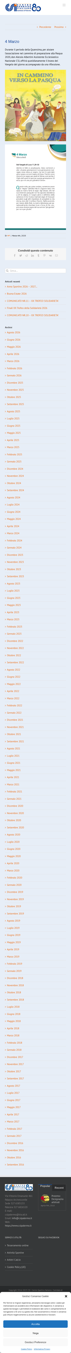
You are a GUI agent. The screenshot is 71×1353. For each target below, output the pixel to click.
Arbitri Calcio (14, 1259)
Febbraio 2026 (14, 368)
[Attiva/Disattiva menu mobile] (64, 5)
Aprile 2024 (13, 526)
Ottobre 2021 (14, 734)
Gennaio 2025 (14, 461)
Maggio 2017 (14, 1107)
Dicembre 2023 (15, 554)
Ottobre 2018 (14, 992)
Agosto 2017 (13, 1085)
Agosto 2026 (13, 332)
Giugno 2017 (13, 1100)
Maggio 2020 (14, 856)
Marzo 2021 (13, 784)
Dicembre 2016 (15, 1143)
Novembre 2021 (15, 727)
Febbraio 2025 (14, 454)
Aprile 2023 (13, 612)
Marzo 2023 (13, 619)
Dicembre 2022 (15, 641)
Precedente (45, 27)
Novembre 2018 (15, 985)
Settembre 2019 (15, 913)
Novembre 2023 (15, 562)
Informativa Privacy (42, 1349)
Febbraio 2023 (14, 626)
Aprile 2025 (13, 440)
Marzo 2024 (13, 533)
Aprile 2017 (13, 1114)
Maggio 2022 (14, 684)
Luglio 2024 (13, 504)
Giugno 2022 (13, 676)
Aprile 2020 (13, 863)
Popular (45, 1186)
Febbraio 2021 (14, 791)
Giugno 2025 (13, 425)
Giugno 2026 (13, 339)
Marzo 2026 (13, 361)
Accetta (35, 1324)
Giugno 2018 (13, 1014)
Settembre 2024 (15, 490)
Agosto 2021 (13, 748)
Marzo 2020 (13, 870)
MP (8, 235)
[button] (66, 1296)
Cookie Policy (26, 1349)
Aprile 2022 (13, 691)
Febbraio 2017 (14, 1128)
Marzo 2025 (13, 447)
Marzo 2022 (13, 698)
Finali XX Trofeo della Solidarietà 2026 (27, 308)
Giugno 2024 (13, 511)
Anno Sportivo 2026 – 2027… (22, 286)
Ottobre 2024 (14, 483)
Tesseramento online (18, 1245)
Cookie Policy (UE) (16, 1267)
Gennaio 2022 (14, 712)
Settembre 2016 (15, 1164)
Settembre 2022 (15, 662)
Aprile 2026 (13, 354)
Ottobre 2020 (14, 820)
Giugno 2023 (13, 597)
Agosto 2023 (13, 583)
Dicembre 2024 (15, 468)
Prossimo (59, 27)
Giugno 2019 (13, 935)
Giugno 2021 (13, 762)
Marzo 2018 (13, 1035)
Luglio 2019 (13, 927)
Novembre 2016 (15, 1150)
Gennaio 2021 (14, 798)
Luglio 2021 (13, 755)
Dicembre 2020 (15, 805)
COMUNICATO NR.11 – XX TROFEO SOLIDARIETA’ (33, 300)
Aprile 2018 (13, 1028)
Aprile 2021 (13, 777)
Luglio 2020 (13, 841)
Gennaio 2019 (14, 971)
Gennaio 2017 (14, 1135)
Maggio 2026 (14, 346)
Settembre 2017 (15, 1078)
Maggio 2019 (14, 942)
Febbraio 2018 (14, 1042)
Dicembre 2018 (15, 978)
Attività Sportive (15, 1252)
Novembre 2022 (15, 648)
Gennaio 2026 (14, 375)
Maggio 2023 (14, 605)
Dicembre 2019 (15, 892)
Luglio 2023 (13, 590)
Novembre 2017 (15, 1064)
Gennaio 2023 (14, 633)
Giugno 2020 (13, 848)
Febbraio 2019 (14, 963)
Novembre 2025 (15, 389)
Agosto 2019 (13, 920)
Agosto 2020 (13, 834)
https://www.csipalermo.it (18, 1225)
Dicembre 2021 (15, 719)
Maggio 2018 (14, 1021)
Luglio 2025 (13, 418)
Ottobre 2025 (14, 397)
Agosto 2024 (13, 497)
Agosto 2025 (13, 411)
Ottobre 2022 (14, 655)
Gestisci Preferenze (35, 1342)
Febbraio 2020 (14, 877)
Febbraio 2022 (14, 705)
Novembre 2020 (15, 813)
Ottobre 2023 (14, 569)
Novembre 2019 (15, 899)
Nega (35, 1333)
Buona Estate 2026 (17, 293)
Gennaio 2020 (14, 884)
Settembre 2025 (15, 404)
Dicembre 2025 (15, 382)
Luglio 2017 (13, 1092)
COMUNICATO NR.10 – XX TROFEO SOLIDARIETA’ (33, 315)
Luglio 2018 (13, 1006)
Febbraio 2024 (14, 540)
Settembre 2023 (15, 576)
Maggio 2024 (14, 518)
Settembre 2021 (15, 741)
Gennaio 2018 (14, 1049)
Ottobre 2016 (14, 1157)
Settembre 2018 (15, 999)
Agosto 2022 (13, 669)
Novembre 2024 (15, 475)
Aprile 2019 (13, 949)
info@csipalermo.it (22, 1218)
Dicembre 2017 (15, 1057)
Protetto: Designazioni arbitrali (57, 1199)
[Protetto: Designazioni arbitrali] (45, 1198)
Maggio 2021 (14, 770)
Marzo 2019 (13, 956)
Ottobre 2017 (14, 1071)
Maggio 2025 (14, 432)
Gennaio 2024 (14, 547)
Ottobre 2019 (14, 906)
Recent (59, 1187)
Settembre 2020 (15, 827)
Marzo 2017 (13, 1121)
